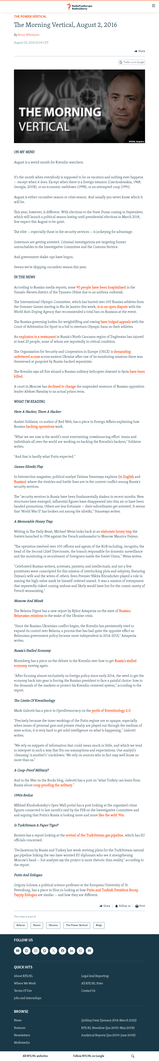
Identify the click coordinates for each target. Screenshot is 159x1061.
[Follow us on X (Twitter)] (53, 951)
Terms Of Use (23, 990)
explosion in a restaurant (37, 337)
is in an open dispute (112, 307)
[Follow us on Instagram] (35, 951)
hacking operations (40, 427)
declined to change (62, 387)
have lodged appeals (116, 322)
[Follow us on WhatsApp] (80, 951)
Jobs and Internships (27, 998)
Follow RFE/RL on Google (88, 1056)
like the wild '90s (111, 815)
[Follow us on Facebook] (62, 951)
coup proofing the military (52, 785)
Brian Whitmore (28, 35)
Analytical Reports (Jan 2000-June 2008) (108, 1035)
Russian (19, 482)
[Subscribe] (89, 951)
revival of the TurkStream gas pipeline (94, 835)
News (18, 1020)
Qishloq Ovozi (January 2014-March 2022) (109, 1020)
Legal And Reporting (95, 976)
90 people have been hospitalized (101, 287)
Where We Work (25, 983)
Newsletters (22, 1035)
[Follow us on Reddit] (26, 951)
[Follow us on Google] (44, 951)
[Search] (133, 1056)
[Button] (139, 51)
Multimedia (22, 1042)
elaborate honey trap (116, 532)
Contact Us (88, 990)
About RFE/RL (23, 976)
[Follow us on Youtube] (17, 951)
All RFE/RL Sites (92, 983)
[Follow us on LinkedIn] (71, 951)
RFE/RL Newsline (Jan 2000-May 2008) (108, 1028)
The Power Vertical (30, 17)
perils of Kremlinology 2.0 (111, 711)
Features (19, 1028)
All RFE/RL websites (35, 1056)
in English (126, 477)
